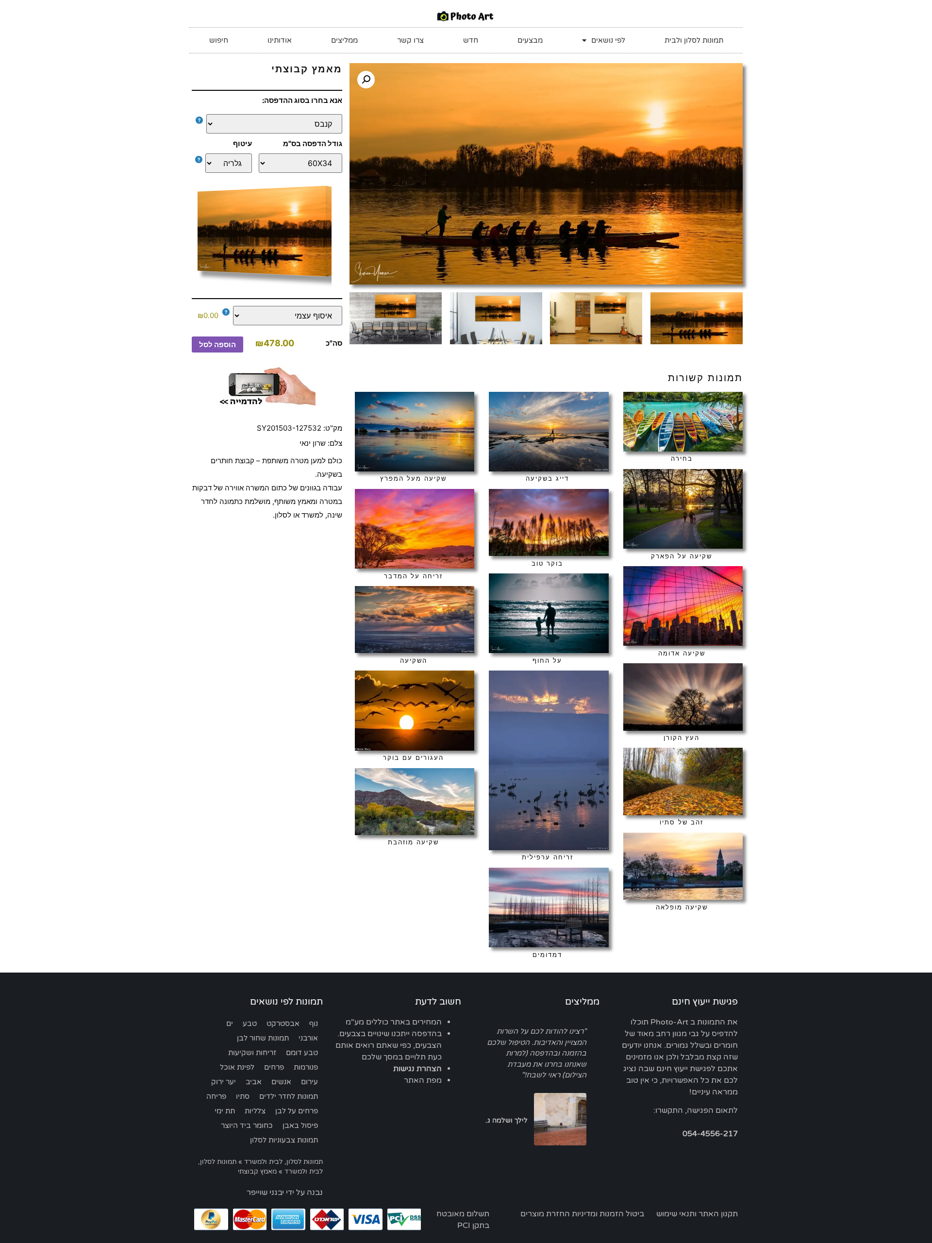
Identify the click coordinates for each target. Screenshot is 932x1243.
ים (229, 1023)
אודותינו (279, 40)
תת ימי (225, 1111)
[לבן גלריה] (226, 163)
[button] (366, 79)
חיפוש (218, 40)
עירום (309, 1081)
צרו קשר (410, 40)
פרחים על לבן (296, 1111)
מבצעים (530, 40)
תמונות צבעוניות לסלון (284, 1140)
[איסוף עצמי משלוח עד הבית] (282, 315)
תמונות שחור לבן (263, 1038)
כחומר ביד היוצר (247, 1125)
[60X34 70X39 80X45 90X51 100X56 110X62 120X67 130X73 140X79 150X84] (301, 163)
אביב (254, 1081)
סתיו (243, 1096)
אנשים (281, 1081)
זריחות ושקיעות (252, 1052)
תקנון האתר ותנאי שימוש (697, 1214)
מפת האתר (423, 1080)
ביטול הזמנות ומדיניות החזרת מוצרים (582, 1214)
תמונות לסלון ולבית (694, 40)
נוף (313, 1023)
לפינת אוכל (237, 1067)
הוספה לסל (217, 344)
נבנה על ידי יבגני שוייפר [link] (285, 1192)
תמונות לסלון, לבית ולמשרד (283, 1162)
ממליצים (344, 40)
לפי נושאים (608, 40)
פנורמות (306, 1067)
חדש (470, 40)
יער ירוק (223, 1081)
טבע (250, 1023)
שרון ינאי (313, 443)
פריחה (216, 1096)
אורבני (308, 1038)
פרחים (274, 1067)
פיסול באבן (300, 1125)
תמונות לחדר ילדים (288, 1096)
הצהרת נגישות (417, 1069)
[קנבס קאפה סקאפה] (269, 124)
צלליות (255, 1111)
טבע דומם (302, 1052)
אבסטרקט (283, 1023)
